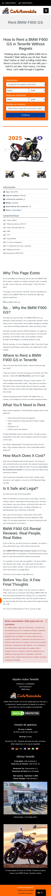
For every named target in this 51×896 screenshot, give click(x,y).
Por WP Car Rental (25, 893)
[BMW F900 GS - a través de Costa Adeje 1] (25, 148)
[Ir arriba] (47, 880)
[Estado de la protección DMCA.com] (25, 713)
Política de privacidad (26, 890)
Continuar (25, 115)
